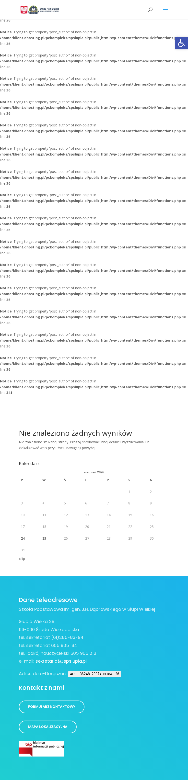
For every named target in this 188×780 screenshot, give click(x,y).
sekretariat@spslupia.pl (61, 661)
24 (23, 538)
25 (44, 538)
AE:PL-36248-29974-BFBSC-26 (94, 674)
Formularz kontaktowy (51, 706)
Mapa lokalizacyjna (47, 726)
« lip (22, 558)
